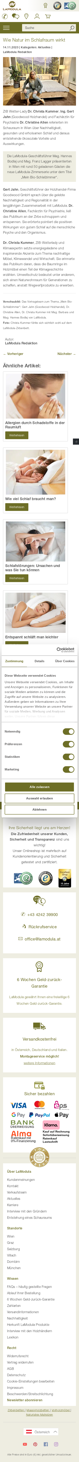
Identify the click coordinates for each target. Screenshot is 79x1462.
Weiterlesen (16, 435)
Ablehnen (39, 809)
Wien (11, 1236)
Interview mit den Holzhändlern (29, 1331)
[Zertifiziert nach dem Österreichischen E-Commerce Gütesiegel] (23, 878)
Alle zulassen (39, 787)
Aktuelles (44, 47)
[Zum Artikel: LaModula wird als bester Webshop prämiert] (39, 1158)
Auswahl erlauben (39, 798)
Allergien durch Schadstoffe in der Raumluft (35, 425)
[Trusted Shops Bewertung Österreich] (45, 878)
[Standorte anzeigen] (26, 16)
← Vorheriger (13, 354)
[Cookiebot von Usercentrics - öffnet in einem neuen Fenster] (56, 650)
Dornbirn (13, 1261)
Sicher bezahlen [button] (39, 1093)
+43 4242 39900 (42, 914)
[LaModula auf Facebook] (45, 1444)
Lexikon (13, 1337)
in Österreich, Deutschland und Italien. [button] (40, 1056)
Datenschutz (16, 1375)
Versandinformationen (23, 1312)
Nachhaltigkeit (17, 1318)
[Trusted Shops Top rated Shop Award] (65, 878)
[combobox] (49, 27)
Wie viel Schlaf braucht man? (30, 499)
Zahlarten (14, 1305)
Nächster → (67, 354)
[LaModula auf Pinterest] (35, 1444)
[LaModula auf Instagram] (56, 1444)
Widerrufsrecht (18, 1356)
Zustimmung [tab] (14, 661)
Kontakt (13, 1186)
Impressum (15, 1387)
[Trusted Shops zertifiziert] (56, 6)
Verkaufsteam (17, 1192)
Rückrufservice (43, 926)
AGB (10, 1368)
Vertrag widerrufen (20, 1362)
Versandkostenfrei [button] (40, 1039)
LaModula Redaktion (17, 52)
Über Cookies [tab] (65, 661)
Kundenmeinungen (21, 1179)
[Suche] (72, 27)
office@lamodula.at (42, 939)
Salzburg (13, 1249)
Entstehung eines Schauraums (29, 1217)
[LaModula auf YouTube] (25, 1444)
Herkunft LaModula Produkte (28, 1324)
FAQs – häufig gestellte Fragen (29, 1287)
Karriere (12, 1205)
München (14, 1268)
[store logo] (12, 6)
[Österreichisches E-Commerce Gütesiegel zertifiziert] (69, 6)
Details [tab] (40, 661)
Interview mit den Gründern (27, 1211)
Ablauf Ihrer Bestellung (23, 1293)
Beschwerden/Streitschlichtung (30, 1394)
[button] (45, 5)
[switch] (68, 744)
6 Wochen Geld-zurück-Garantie (31, 1299)
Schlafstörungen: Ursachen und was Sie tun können (32, 568)
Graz (10, 1242)
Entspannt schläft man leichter (31, 637)
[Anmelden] (37, 16)
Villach (11, 1255)
